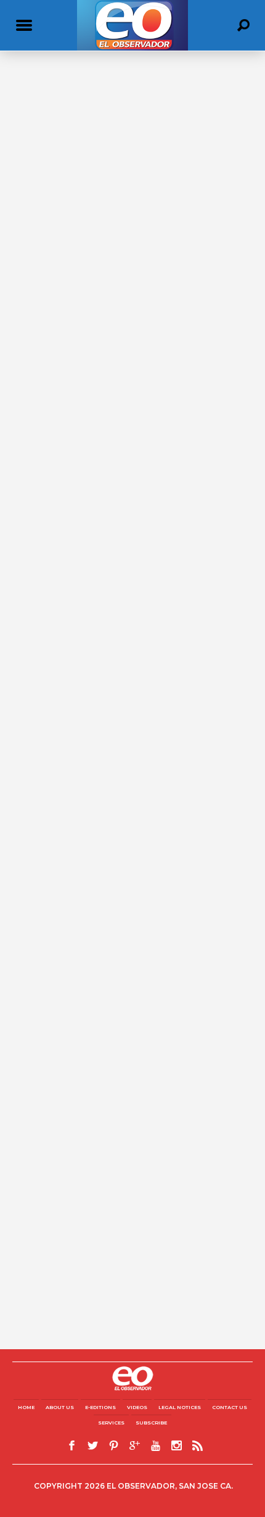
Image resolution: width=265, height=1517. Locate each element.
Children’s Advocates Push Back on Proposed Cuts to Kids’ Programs (124, 519)
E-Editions (100, 1407)
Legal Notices (179, 1407)
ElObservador (36, 282)
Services (111, 1423)
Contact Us (229, 1407)
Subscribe (151, 1423)
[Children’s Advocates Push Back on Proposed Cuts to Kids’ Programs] (132, 431)
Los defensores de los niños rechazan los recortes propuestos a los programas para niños (132, 263)
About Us (60, 1407)
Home (26, 1407)
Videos (137, 1407)
